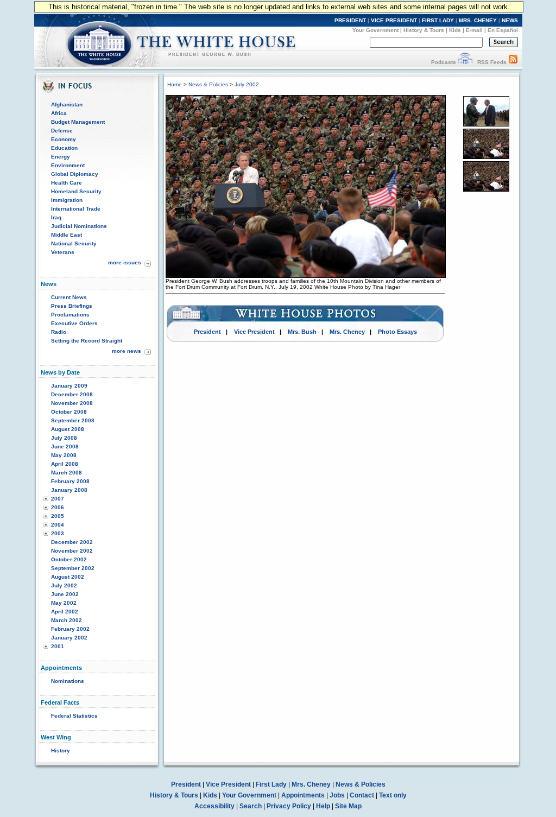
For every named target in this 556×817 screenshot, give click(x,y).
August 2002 (67, 577)
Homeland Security (76, 191)
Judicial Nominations (79, 226)
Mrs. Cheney (347, 331)
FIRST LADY (438, 20)
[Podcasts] (465, 62)
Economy (63, 139)
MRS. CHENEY (478, 20)
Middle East (66, 235)
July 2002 (64, 585)
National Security (74, 243)
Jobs (337, 795)
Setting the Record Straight (86, 341)
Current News (69, 297)
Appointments (303, 795)
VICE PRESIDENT (394, 20)
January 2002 (69, 638)
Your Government (375, 30)
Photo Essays (397, 331)
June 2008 (65, 446)
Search (250, 806)
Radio (58, 332)
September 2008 (72, 420)
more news (126, 351)
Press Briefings (71, 306)
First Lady (271, 784)
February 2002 (70, 629)
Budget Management (78, 122)
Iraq (56, 217)
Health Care (66, 183)
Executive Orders (74, 323)
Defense (62, 131)
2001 (57, 646)
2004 (57, 525)
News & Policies (208, 84)
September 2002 (72, 568)
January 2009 (69, 386)
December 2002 (72, 542)
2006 (57, 507)
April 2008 (64, 464)
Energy (60, 157)
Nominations (67, 681)
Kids (455, 30)
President (207, 331)
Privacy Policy (289, 806)
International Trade (75, 209)
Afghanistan (67, 104)
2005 (57, 516)
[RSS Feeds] (513, 62)
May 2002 (64, 603)
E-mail (474, 30)
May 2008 (64, 455)
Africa (59, 113)
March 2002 (66, 620)
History (60, 750)
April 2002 (64, 612)
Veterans (62, 252)
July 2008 (64, 438)
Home (174, 84)
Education (64, 148)
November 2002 (72, 551)
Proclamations (70, 315)
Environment (68, 165)
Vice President (254, 331)
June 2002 (65, 594)
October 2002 (69, 559)
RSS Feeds (492, 62)
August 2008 (67, 429)
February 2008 (70, 481)
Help (323, 806)
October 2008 (69, 412)
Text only (393, 795)
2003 (57, 533)
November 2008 (72, 403)
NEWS (510, 20)
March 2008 (66, 473)
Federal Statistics (74, 716)
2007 (57, 499)
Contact (362, 795)
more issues (124, 262)
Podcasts (443, 62)
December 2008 (72, 394)
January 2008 (69, 490)
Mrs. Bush (302, 331)
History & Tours (423, 30)
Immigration (67, 200)
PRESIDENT (350, 20)
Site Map (348, 806)
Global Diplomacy (74, 174)
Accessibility (214, 806)
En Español (503, 30)
